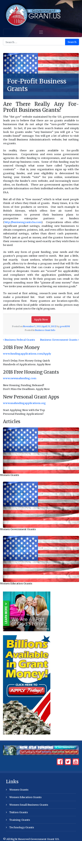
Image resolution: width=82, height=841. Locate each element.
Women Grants (9, 475)
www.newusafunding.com (19, 378)
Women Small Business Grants (28, 804)
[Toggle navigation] (41, 32)
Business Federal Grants (19, 339)
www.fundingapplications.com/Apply (27, 353)
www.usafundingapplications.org (24, 403)
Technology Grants (21, 827)
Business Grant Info (45, 330)
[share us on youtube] (75, 762)
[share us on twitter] (68, 762)
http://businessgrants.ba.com (22, 222)
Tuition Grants (18, 812)
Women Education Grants (16, 583)
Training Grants (19, 819)
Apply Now (41, 319)
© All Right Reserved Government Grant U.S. (31, 839)
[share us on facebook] (60, 762)
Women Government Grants (18, 529)
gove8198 (65, 326)
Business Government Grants (59, 339)
